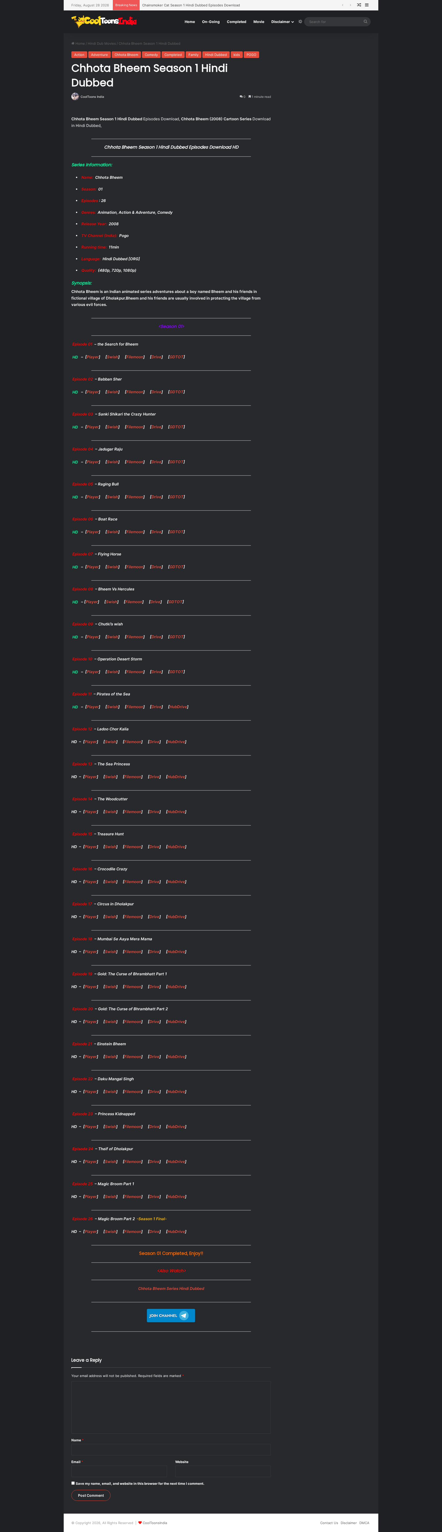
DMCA (364, 1523)
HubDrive (178, 706)
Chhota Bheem (126, 55)
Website (182, 1462)
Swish (112, 356)
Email (77, 1462)
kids (237, 55)
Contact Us (329, 1523)
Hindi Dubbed (216, 55)
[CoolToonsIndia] (106, 21)
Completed (236, 21)
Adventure (99, 55)
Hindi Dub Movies (102, 43)
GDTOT (176, 356)
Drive (156, 356)
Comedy (151, 55)
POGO (251, 55)
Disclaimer (280, 21)
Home (190, 21)
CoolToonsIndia (155, 1523)
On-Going (211, 21)
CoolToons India (92, 97)
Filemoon (134, 356)
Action (79, 55)
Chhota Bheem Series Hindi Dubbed (171, 1288)
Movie (258, 21)
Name (77, 1440)
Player (93, 356)
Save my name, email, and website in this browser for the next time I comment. (140, 1483)
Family (193, 55)
